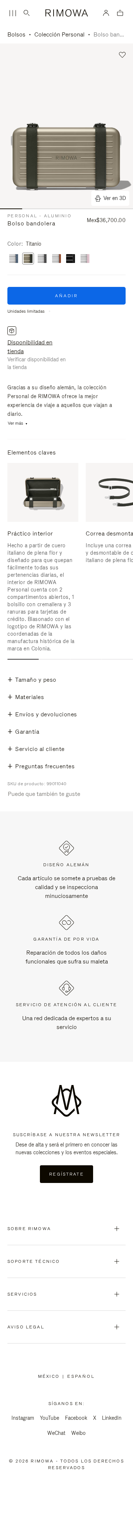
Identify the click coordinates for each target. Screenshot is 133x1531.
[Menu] (13, 13)
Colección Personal (59, 34)
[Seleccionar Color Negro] (70, 259)
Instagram (22, 1418)
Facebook (76, 1418)
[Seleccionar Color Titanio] (28, 259)
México (50, 1376)
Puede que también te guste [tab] (44, 794)
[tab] (23, 659)
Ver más (15, 423)
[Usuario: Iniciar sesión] (106, 13)
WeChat (56, 1433)
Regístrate (66, 1174)
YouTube (49, 1418)
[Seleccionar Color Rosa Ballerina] (85, 259)
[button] (122, 55)
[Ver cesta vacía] (120, 13)
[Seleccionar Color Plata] (56, 259)
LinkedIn (112, 1418)
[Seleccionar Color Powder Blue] (13, 259)
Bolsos (16, 34)
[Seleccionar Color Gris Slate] (42, 259)
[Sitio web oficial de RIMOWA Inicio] (66, 13)
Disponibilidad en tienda (29, 346)
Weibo (78, 1433)
